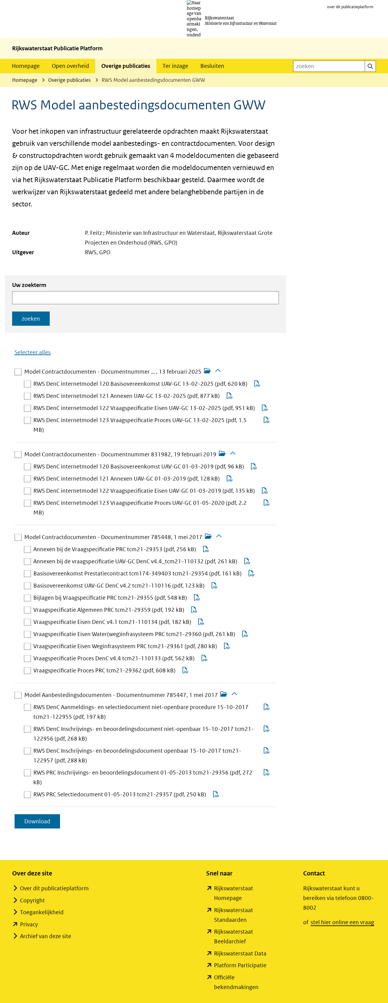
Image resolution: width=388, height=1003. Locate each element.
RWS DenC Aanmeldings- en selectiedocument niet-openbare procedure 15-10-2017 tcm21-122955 (141, 713)
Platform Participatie (240, 965)
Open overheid (70, 65)
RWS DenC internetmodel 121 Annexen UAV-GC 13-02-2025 (126, 396)
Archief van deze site (45, 936)
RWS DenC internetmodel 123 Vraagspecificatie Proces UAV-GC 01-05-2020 (140, 508)
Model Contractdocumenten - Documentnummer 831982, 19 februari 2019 (120, 455)
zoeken (31, 318)
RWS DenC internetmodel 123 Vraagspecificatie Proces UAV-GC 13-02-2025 (140, 426)
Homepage (26, 65)
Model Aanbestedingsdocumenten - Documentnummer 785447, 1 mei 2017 (121, 695)
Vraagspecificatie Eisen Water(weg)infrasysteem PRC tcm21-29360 (134, 634)
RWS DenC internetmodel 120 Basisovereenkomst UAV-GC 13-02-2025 (140, 384)
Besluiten (212, 65)
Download (42, 823)
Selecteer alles (33, 352)
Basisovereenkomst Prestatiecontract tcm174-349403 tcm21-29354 (137, 574)
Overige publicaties (125, 65)
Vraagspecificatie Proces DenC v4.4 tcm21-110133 (114, 659)
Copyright (32, 900)
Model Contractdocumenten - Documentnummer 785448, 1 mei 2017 (113, 537)
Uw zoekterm (29, 285)
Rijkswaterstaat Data (240, 953)
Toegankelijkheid (42, 912)
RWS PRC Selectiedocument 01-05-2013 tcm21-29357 (119, 795)
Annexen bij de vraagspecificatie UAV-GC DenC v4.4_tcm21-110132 (135, 562)
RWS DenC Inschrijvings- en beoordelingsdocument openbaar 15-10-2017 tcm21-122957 (137, 756)
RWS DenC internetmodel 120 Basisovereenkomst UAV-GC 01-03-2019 (138, 467)
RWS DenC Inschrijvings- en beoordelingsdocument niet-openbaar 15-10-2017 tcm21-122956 (143, 734)
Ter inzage (175, 65)
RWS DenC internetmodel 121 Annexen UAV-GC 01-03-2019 (126, 479)
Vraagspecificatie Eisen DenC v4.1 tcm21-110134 (112, 622)
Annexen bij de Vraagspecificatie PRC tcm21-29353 (114, 549)
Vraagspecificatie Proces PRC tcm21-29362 (104, 671)
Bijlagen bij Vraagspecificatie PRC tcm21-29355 (110, 598)
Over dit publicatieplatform (54, 888)
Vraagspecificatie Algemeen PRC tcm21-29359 (108, 610)
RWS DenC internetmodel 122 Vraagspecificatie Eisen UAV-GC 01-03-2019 (144, 491)
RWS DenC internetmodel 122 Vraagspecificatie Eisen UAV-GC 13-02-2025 (144, 408)
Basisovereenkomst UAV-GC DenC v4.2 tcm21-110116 (119, 586)
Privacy (29, 924)
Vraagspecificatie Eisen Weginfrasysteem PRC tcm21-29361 (125, 646)
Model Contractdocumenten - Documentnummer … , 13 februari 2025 (113, 372)
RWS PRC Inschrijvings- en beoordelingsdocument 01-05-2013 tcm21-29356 (143, 778)
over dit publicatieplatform (350, 6)
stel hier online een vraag (342, 922)
